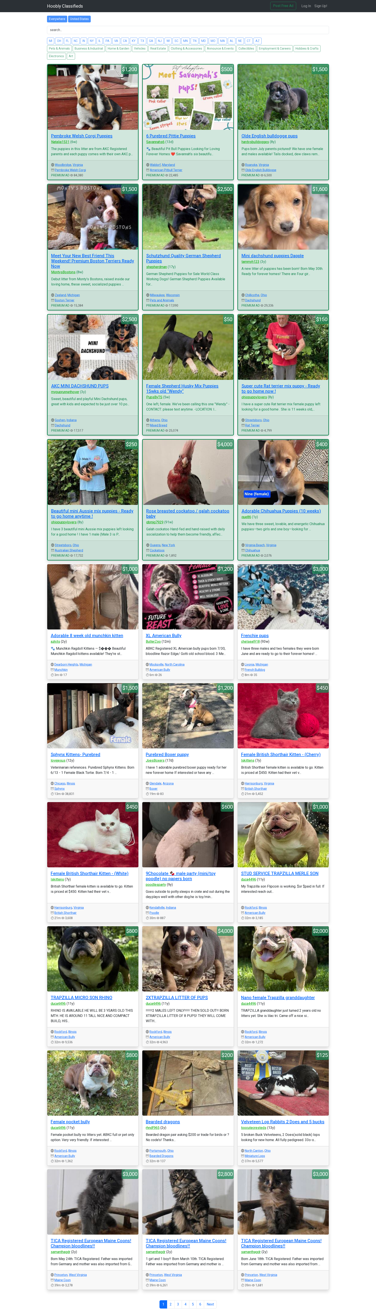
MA (222, 41)
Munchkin (61, 669)
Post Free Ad (283, 6)
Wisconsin (173, 295)
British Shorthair (256, 788)
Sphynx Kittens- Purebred (75, 754)
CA (125, 41)
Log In (306, 6)
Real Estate (158, 48)
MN (185, 41)
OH (59, 41)
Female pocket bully (70, 1121)
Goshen (60, 420)
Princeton (61, 1275)
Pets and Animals (162, 300)
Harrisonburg (254, 783)
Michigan (73, 295)
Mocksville (156, 664)
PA (107, 41)
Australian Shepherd (69, 550)
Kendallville (157, 907)
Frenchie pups (255, 635)
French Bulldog (255, 669)
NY (92, 41)
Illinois (71, 783)
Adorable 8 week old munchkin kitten (87, 635)
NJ (160, 41)
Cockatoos (157, 550)
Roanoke (251, 165)
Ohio (264, 295)
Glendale (155, 783)
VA (116, 41)
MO (213, 41)
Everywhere (57, 19)
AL (231, 41)
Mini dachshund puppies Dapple (273, 255)
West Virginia (78, 1275)
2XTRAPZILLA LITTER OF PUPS (177, 997)
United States (79, 19)
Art (71, 56)
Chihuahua (252, 550)
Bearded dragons (163, 1121)
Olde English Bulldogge (260, 170)
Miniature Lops (255, 1156)
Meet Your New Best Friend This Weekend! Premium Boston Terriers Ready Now (92, 261)
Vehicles (140, 48)
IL (100, 41)
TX (142, 41)
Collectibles (246, 48)
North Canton (254, 1150)
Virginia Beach (255, 545)
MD (203, 41)
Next (210, 1304)
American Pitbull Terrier (166, 170)
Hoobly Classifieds (65, 6)
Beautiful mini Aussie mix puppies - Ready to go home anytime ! (92, 513)
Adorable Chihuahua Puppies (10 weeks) (281, 511)
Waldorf (155, 165)
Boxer (153, 788)
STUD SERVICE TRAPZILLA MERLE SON (280, 873)
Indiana (72, 420)
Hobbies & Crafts (307, 48)
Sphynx (59, 788)
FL (67, 41)
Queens (155, 545)
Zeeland (60, 295)
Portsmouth (157, 1150)
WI (168, 41)
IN (83, 41)
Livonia (249, 664)
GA (151, 41)
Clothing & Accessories (186, 48)
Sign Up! (320, 6)
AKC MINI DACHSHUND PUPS (80, 386)
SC (176, 41)
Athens (155, 420)
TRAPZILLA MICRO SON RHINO (81, 997)
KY (134, 41)
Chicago (59, 783)
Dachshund (253, 300)
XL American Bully (163, 635)
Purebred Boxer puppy (167, 754)
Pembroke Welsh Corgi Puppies (81, 136)
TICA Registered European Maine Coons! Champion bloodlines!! (91, 1243)
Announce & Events (220, 48)
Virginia (78, 165)
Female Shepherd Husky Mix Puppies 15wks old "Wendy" (182, 388)
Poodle (154, 913)
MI (50, 41)
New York (168, 545)
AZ (257, 41)
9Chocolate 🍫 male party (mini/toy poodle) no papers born (181, 876)
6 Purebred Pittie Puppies (171, 136)
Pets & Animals (59, 48)
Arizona (168, 783)
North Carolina (175, 664)
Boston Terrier (64, 300)
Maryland (168, 165)
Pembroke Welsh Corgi (70, 170)
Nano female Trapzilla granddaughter (278, 997)
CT (249, 41)
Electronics (56, 56)
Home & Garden (118, 48)
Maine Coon (62, 1280)
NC (76, 41)
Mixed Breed (158, 425)
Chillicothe (252, 295)
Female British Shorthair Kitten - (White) (90, 873)
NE (240, 41)
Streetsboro (253, 420)
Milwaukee (157, 295)
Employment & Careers (275, 48)
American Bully (159, 669)
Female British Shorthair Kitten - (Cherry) (281, 754)
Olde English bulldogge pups (270, 136)
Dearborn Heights (66, 664)
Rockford (251, 907)
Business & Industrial (89, 48)
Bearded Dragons (161, 1156)
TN (194, 41)
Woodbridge (63, 165)
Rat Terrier (252, 425)
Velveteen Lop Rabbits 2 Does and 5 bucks (282, 1121)
